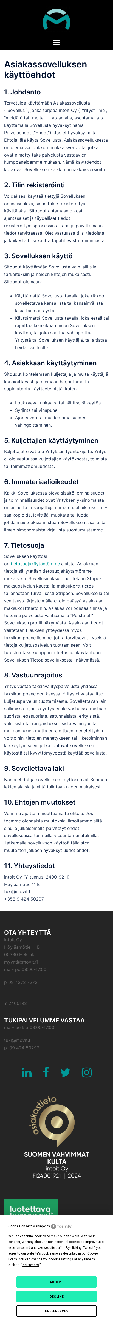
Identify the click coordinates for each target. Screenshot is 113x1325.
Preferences (56, 1311)
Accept (56, 1282)
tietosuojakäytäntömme (35, 563)
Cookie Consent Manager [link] (27, 1226)
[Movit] (56, 18)
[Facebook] (46, 1075)
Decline (57, 1297)
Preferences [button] (30, 1265)
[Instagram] (87, 1075)
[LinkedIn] (27, 1075)
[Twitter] (65, 1075)
